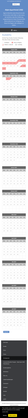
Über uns (5, 375)
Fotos (4, 350)
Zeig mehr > (6, 331)
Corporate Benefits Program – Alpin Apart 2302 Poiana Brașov (14, 362)
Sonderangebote (7, 367)
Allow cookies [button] (12, 415)
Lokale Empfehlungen (8, 379)
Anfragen (5, 387)
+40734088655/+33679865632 (14, 1)
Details (4, 346)
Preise (4, 354)
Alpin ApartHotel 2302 (14, 10)
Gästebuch (5, 383)
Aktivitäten (5, 371)
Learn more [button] (5, 411)
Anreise (5, 391)
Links (4, 395)
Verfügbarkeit (6, 358)
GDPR (4, 399)
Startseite (5, 342)
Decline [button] (5, 415)
